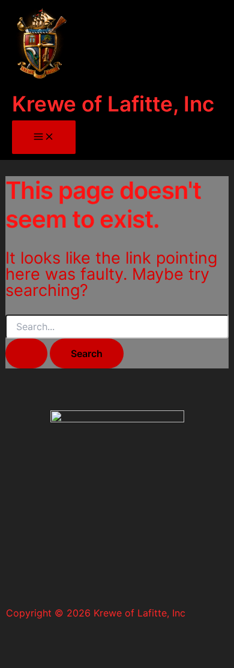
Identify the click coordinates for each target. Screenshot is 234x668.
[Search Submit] (26, 353)
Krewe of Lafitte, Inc (113, 103)
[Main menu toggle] (44, 137)
